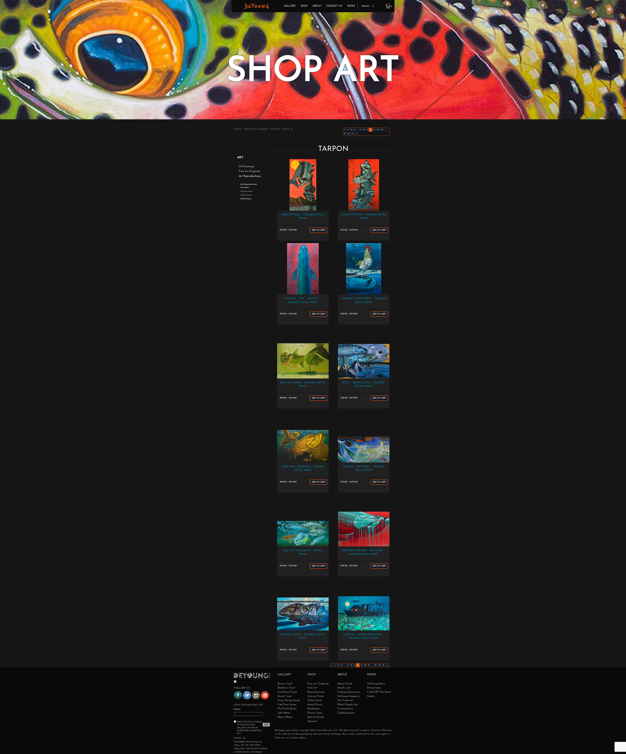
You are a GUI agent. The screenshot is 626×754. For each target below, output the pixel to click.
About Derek (344, 684)
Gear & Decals (315, 717)
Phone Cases (314, 713)
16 (348, 134)
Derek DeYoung (256, 5)
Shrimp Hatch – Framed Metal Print (303, 636)
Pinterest (265, 695)
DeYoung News (376, 684)
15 (345, 134)
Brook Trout (285, 696)
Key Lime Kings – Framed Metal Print (303, 384)
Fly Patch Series (287, 708)
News (351, 6)
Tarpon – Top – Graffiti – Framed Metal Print (302, 300)
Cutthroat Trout (287, 692)
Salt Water (284, 713)
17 (352, 134)
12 (378, 130)
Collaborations (346, 713)
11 (374, 130)
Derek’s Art (343, 688)
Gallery (290, 6)
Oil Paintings (246, 166)
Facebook (238, 695)
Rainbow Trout (286, 688)
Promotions (374, 688)
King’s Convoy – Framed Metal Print (363, 216)
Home (238, 129)
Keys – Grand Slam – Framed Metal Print (364, 384)
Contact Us (334, 6)
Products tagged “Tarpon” (262, 129)
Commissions (345, 708)
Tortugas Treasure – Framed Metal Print (302, 468)
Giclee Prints (246, 195)
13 (381, 130)
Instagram (256, 695)
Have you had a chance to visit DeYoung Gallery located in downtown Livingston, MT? (249, 727)
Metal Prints (245, 199)
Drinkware (313, 708)
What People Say (347, 704)
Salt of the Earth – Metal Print (302, 552)
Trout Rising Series (289, 700)
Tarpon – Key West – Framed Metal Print (364, 468)
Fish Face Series (287, 704)
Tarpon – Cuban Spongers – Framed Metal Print (363, 636)
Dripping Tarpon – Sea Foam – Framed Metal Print (363, 552)
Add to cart (318, 230)
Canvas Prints (246, 191)
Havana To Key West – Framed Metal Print (364, 300)
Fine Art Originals (249, 171)
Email (237, 709)
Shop (304, 6)
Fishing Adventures (348, 692)
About (317, 6)
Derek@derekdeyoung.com (248, 741)
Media (370, 696)
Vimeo (247, 695)
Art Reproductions (250, 176)
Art (240, 157)
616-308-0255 (252, 745)
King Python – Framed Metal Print (302, 216)
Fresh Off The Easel (379, 692)
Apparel (312, 721)
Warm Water (285, 717)
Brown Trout (285, 684)
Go (266, 724)
